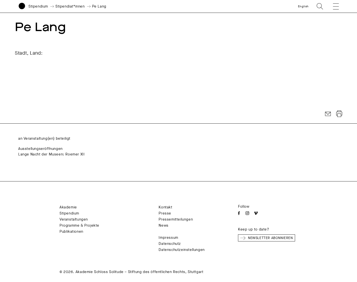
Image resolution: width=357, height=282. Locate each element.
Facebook (239, 213)
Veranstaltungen (74, 219)
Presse (165, 213)
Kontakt (165, 207)
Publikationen (71, 231)
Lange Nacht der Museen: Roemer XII (51, 154)
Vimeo (256, 213)
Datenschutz (170, 243)
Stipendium (38, 6)
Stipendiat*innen (70, 6)
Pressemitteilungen (176, 219)
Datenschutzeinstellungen (181, 249)
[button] (332, 6)
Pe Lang (99, 6)
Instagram (247, 213)
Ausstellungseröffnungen (40, 148)
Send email (328, 114)
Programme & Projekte (79, 225)
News (163, 225)
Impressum (168, 237)
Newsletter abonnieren (270, 238)
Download (339, 114)
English (303, 6)
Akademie (68, 207)
